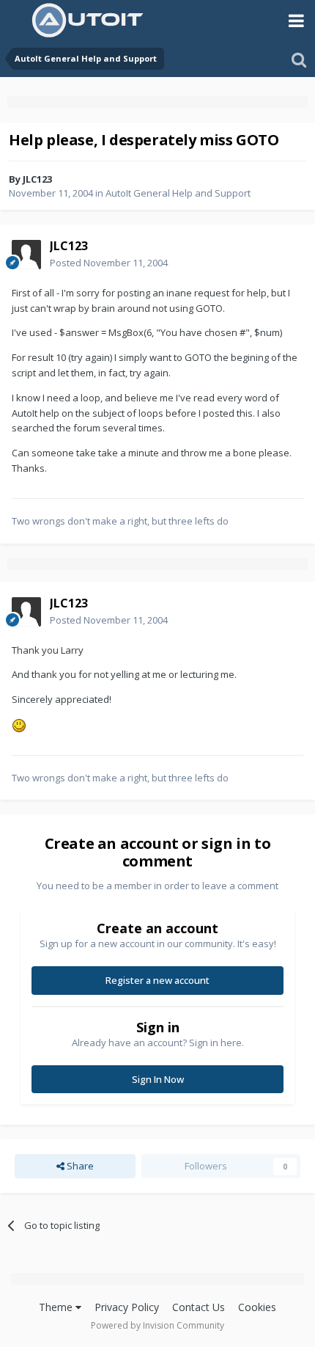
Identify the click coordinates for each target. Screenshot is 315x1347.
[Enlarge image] (19, 724)
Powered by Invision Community (157, 1325)
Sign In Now (158, 1079)
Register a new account (157, 980)
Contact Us (198, 1307)
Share (79, 1165)
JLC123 (37, 179)
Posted (109, 262)
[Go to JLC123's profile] (26, 254)
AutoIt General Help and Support (178, 193)
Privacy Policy (126, 1307)
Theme (57, 1307)
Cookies (257, 1307)
